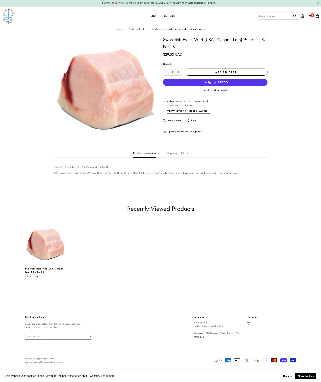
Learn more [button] (108, 375)
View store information (188, 111)
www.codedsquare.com (54, 362)
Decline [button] (287, 376)
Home (119, 29)
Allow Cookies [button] (306, 376)
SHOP (154, 16)
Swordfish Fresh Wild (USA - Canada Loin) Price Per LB (44, 270)
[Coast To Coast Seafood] (8, 16)
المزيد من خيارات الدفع (215, 90)
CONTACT (169, 16)
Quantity (167, 64)
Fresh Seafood (136, 29)
